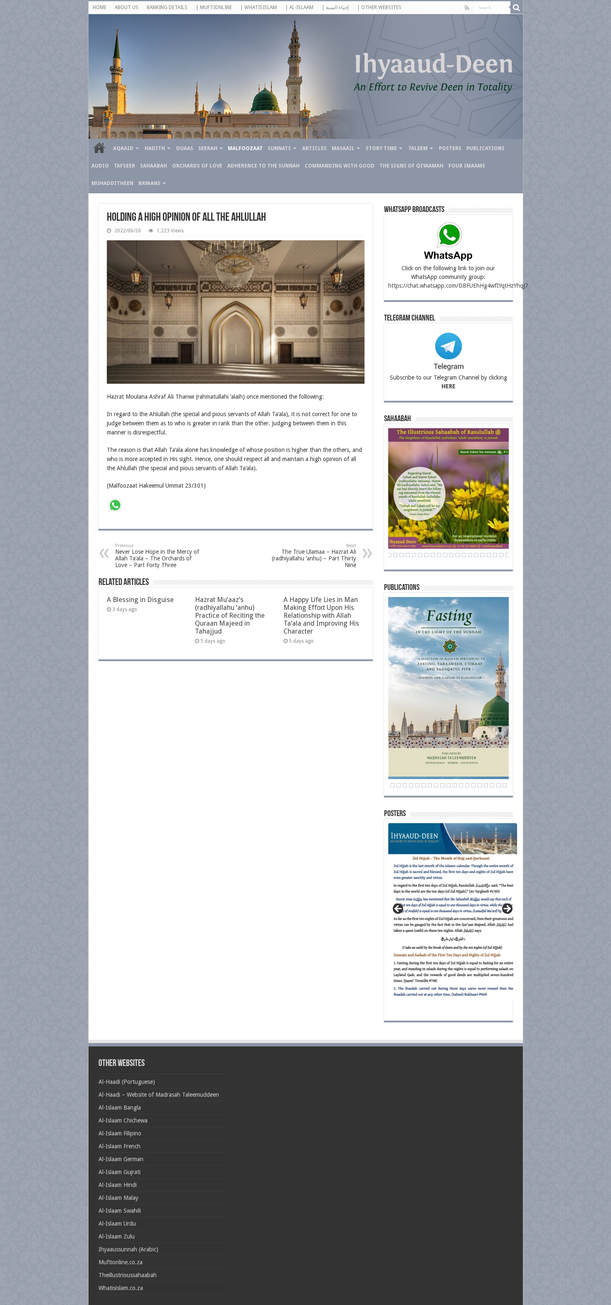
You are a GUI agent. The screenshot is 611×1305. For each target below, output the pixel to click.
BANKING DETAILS (167, 7)
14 (461, 785)
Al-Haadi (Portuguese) (127, 1081)
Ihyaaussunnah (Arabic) (128, 1249)
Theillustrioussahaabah (128, 1275)
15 (467, 785)
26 (389, 555)
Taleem (418, 148)
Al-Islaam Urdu (117, 1223)
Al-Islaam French (119, 1146)
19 (492, 785)
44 (501, 555)
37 (458, 555)
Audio (100, 166)
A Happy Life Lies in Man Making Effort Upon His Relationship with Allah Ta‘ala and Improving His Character (321, 615)
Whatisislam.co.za (121, 1288)
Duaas (184, 148)
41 (482, 555)
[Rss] (467, 8)
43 (495, 555)
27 (395, 555)
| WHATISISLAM (258, 7)
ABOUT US (126, 7)
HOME (99, 7)
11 (442, 785)
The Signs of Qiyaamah (411, 166)
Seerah (207, 148)
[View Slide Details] (452, 914)
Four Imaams (466, 166)
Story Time (381, 148)
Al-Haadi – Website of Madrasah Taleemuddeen (159, 1094)
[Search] (516, 7)
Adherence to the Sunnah (263, 166)
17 (480, 785)
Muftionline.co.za (121, 1262)
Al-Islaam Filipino (120, 1133)
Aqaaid (123, 148)
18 (486, 785)
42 (489, 555)
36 (451, 555)
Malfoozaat (245, 148)
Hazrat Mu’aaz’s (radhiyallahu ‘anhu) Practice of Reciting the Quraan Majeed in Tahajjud (230, 615)
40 (476, 555)
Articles (314, 148)
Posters (450, 148)
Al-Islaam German (121, 1159)
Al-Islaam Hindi (118, 1185)
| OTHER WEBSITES (379, 7)
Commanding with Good (339, 166)
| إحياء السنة (335, 7)
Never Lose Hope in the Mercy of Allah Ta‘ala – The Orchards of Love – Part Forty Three (157, 555)
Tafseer (124, 166)
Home (99, 147)
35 (445, 555)
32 (426, 555)
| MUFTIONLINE (214, 7)
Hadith (155, 148)
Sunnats (279, 148)
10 (436, 785)
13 (455, 785)
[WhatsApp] (115, 506)
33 (433, 555)
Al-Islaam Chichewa (123, 1120)
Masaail (343, 148)
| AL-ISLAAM (299, 7)
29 (408, 555)
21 (505, 785)
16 (473, 785)
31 (420, 555)
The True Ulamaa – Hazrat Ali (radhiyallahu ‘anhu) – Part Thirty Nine (314, 555)
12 (448, 785)
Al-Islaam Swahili (120, 1210)
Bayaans (149, 183)
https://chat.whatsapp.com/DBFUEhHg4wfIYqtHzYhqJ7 (458, 285)
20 (498, 785)
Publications (485, 148)
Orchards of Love (197, 166)
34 (439, 555)
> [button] (506, 909)
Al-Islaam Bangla (120, 1107)
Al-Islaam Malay (118, 1197)
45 (507, 555)
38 (464, 555)
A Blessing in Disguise (140, 600)
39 (470, 555)
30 (414, 555)
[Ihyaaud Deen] (306, 76)
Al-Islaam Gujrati (119, 1172)
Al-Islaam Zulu (117, 1236)
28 (401, 555)
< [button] (398, 909)
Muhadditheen (112, 183)
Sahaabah (153, 166)
